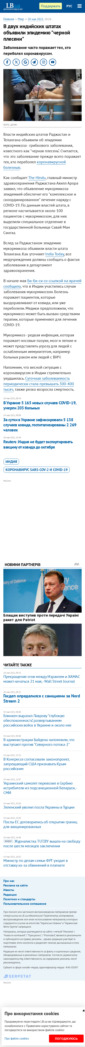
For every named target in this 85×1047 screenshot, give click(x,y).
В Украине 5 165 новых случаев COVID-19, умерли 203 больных (39, 405)
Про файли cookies (17, 1038)
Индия (11, 461)
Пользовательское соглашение (24, 904)
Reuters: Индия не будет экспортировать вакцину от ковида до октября (37, 444)
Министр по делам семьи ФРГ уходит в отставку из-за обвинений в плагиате (35, 863)
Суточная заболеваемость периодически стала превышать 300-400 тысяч (38, 384)
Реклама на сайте (15, 885)
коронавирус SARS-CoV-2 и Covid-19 (37, 469)
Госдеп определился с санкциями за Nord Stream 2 (41, 698)
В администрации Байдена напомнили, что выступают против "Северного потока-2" (39, 742)
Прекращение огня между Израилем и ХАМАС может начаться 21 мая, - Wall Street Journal (41, 679)
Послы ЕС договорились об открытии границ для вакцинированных (40, 824)
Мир (21, 19)
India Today (54, 254)
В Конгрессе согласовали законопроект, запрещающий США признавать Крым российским (36, 764)
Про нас (8, 881)
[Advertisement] (42, 515)
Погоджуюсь (66, 1038)
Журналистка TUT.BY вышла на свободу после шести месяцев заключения (41, 843)
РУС (69, 6)
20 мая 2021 (35, 19)
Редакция (10, 895)
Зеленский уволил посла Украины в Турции (38, 807)
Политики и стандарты (19, 899)
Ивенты (8, 890)
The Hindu (37, 177)
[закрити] (84, 1010)
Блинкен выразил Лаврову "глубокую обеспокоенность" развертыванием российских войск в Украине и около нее (37, 720)
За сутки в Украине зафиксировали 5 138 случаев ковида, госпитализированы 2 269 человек (39, 425)
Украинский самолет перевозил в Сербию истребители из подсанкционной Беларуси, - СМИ (40, 788)
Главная (8, 19)
